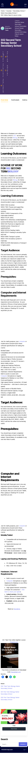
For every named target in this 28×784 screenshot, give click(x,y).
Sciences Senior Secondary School (19, 24)
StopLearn (9, 749)
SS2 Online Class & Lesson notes (20, 34)
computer (22, 341)
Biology (15, 137)
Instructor (7, 26)
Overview (4, 100)
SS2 (14, 135)
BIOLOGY (13, 171)
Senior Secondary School (19, 30)
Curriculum (15, 100)
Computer (4, 376)
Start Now (14, 729)
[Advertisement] (17, 59)
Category (17, 20)
